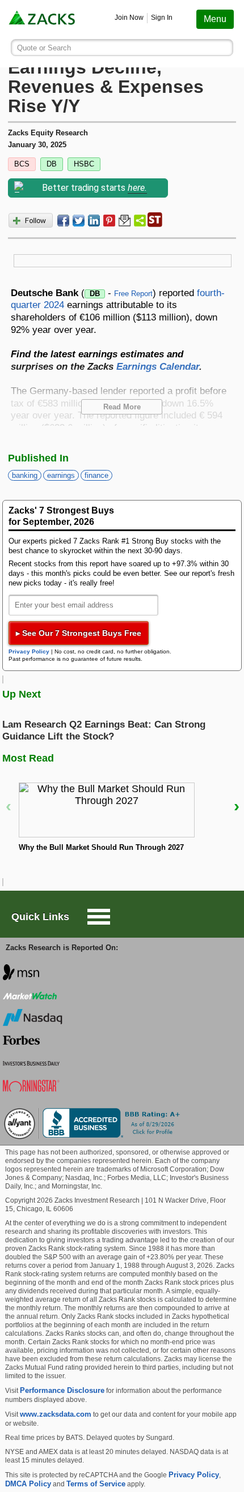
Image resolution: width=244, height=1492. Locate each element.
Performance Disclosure (62, 1390)
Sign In (162, 18)
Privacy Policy (29, 651)
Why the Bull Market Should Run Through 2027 (101, 847)
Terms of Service (95, 1484)
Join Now (129, 18)
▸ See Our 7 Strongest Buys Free (78, 633)
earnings (61, 475)
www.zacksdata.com (55, 1414)
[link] (43, 19)
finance (96, 475)
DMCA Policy (28, 1484)
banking (24, 475)
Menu (215, 19)
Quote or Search (44, 48)
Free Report (133, 293)
